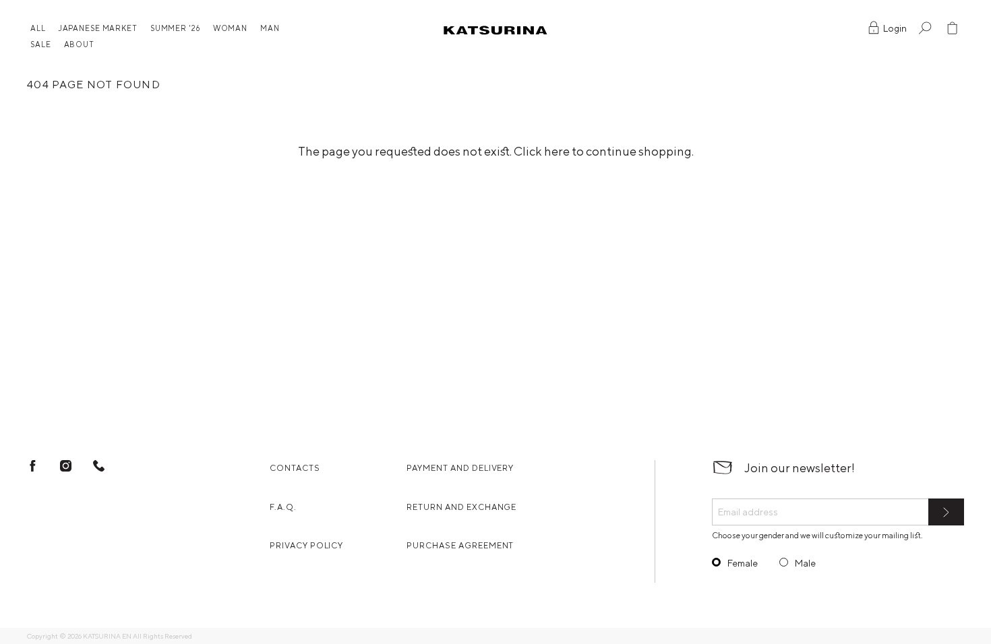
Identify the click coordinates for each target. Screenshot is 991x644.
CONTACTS (295, 468)
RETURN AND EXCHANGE (461, 507)
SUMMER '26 (175, 28)
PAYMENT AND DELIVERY (460, 468)
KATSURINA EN (107, 636)
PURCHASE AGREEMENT (460, 545)
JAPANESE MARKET (98, 28)
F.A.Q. (283, 507)
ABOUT (79, 44)
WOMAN (230, 28)
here (557, 151)
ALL (38, 28)
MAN (270, 28)
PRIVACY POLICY (306, 545)
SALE (40, 44)
